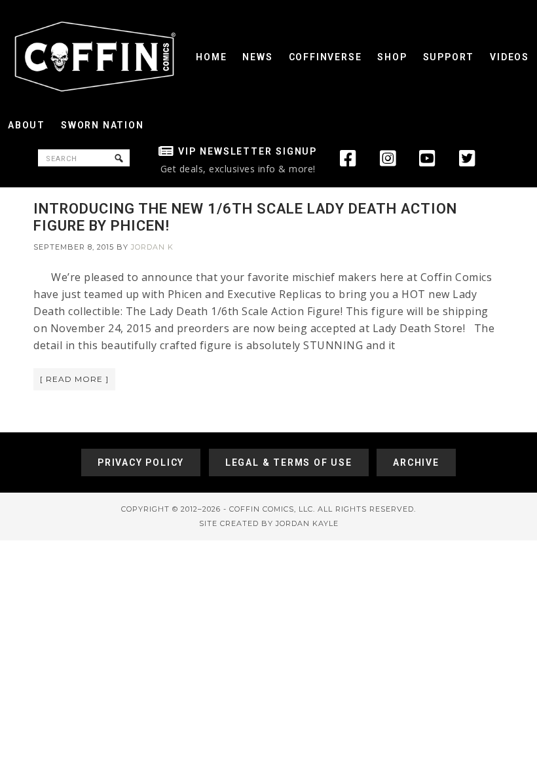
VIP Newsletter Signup (247, 151)
